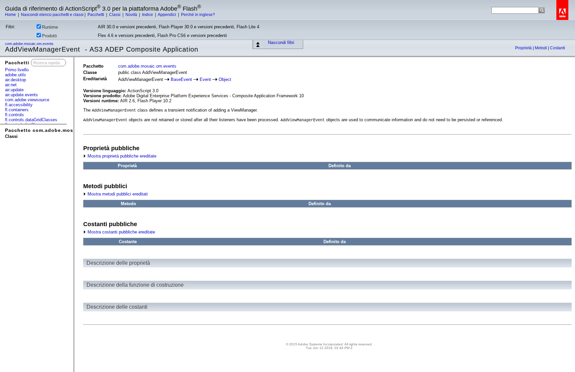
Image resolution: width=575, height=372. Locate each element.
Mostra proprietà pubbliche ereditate (121, 156)
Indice (148, 14)
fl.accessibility (19, 104)
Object (225, 79)
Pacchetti (96, 14)
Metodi (541, 48)
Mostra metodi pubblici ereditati (117, 193)
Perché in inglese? (198, 14)
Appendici (167, 14)
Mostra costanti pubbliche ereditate (120, 231)
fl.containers (17, 109)
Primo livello (17, 69)
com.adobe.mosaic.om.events (30, 44)
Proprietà (524, 48)
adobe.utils (15, 74)
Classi (115, 14)
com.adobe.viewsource (27, 99)
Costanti (557, 48)
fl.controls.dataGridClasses (31, 119)
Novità (131, 14)
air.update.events (21, 94)
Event (205, 79)
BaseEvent (181, 79)
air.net (11, 84)
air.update (14, 89)
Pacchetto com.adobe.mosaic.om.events (57, 130)
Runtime (50, 27)
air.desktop (15, 79)
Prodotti (49, 35)
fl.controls (14, 114)
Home (11, 14)
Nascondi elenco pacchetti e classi (52, 14)
